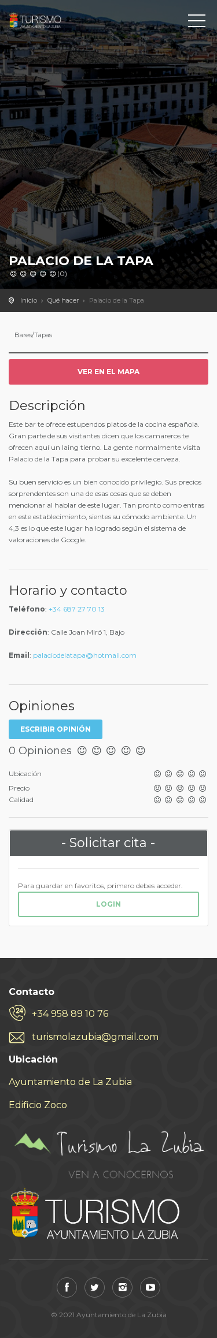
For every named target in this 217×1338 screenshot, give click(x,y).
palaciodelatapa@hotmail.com (85, 655)
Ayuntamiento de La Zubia (70, 1081)
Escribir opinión (55, 729)
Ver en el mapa (108, 371)
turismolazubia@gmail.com (95, 1036)
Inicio (28, 300)
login (108, 904)
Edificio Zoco (38, 1105)
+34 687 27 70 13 (77, 609)
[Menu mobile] (196, 23)
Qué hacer (63, 300)
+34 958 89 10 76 (70, 1013)
